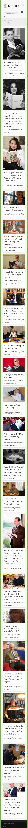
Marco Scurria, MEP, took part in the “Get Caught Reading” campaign (14, 770)
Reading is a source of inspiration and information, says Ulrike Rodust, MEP (12, 628)
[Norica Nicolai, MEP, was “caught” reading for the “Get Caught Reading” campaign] (14, 489)
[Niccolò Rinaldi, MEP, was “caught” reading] (14, 394)
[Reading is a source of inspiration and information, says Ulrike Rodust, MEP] (14, 616)
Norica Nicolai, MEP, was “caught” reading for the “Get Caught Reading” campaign (13, 501)
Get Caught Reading (16, 5)
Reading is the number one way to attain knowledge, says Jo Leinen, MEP (13, 274)
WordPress (5, 826)
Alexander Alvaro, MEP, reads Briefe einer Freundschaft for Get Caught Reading (13, 65)
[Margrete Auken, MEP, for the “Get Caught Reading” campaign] (14, 198)
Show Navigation (22, 12)
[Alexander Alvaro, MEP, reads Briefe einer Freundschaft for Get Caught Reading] (14, 44)
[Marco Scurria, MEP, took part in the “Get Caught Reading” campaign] (14, 754)
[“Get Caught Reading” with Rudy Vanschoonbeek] (14, 365)
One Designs (18, 825)
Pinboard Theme (11, 825)
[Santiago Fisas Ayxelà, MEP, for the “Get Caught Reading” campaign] (14, 424)
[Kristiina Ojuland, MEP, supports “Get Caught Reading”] (14, 334)
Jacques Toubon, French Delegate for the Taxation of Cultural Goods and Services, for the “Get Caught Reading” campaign (14, 804)
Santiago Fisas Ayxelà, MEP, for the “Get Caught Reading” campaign (13, 437)
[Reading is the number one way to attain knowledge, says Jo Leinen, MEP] (14, 261)
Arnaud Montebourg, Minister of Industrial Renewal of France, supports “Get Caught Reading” (14, 469)
